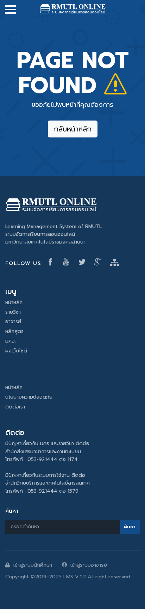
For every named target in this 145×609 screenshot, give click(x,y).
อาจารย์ (13, 321)
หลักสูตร (14, 331)
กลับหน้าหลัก (73, 129)
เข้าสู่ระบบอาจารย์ (88, 565)
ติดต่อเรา (15, 407)
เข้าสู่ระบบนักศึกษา (32, 565)
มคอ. (10, 341)
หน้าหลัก (14, 302)
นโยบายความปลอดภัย (28, 397)
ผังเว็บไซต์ (16, 351)
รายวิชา (13, 312)
